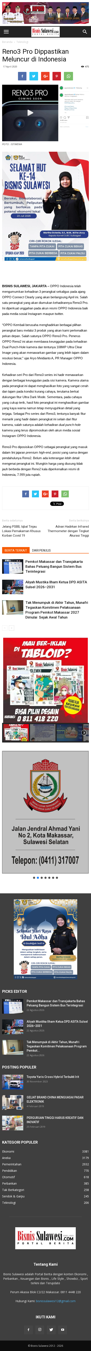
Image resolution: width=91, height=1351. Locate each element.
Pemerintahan (11, 1164)
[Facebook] (28, 1330)
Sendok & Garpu (13, 1196)
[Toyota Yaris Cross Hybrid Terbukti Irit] (12, 1082)
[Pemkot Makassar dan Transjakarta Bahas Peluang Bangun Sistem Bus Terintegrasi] (12, 566)
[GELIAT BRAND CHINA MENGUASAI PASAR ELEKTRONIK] (12, 1102)
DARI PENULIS (41, 550)
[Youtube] (62, 1330)
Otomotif (8, 1177)
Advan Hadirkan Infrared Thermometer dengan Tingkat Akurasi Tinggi (68, 531)
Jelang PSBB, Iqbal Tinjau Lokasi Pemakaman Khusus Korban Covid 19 (21, 531)
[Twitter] (51, 1330)
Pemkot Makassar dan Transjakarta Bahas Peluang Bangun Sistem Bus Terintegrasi (54, 566)
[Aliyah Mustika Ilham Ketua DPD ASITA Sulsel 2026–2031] (12, 587)
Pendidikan (9, 1171)
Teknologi (22, 42)
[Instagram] (40, 1330)
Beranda (7, 42)
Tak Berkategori (13, 1190)
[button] (85, 32)
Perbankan (9, 1183)
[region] (45, 690)
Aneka (6, 1158)
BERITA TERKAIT (16, 550)
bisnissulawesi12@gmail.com (56, 1301)
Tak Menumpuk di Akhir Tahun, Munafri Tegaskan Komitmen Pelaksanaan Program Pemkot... (57, 1046)
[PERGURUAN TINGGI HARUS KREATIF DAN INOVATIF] (12, 1123)
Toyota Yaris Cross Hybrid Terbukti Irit (53, 1077)
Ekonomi (8, 1151)
